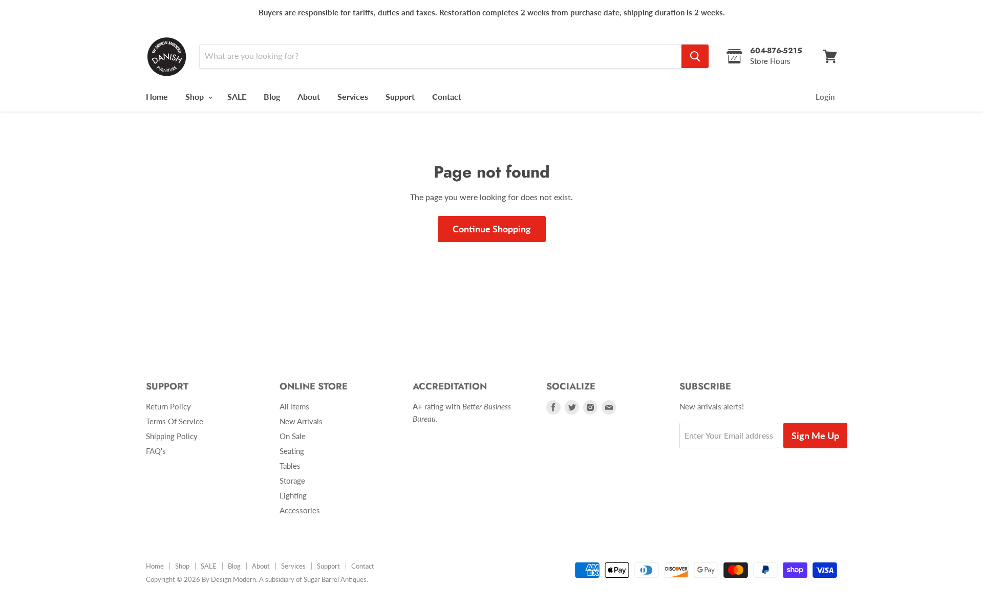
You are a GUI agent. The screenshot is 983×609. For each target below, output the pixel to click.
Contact (446, 96)
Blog (272, 96)
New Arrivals (301, 421)
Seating (292, 450)
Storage (292, 480)
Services (352, 96)
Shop (195, 96)
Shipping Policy (172, 436)
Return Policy (168, 406)
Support (400, 96)
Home (157, 96)
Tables (290, 465)
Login (825, 96)
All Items (294, 406)
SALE (236, 96)
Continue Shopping (492, 228)
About (308, 96)
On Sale (293, 436)
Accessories (300, 510)
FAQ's (156, 450)
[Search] (695, 56)
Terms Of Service (174, 421)
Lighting (293, 495)
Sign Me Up (815, 435)
